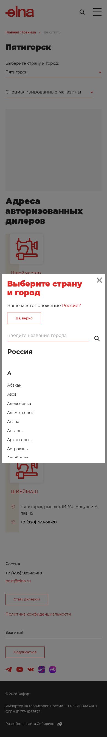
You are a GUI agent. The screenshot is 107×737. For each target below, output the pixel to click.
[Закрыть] (99, 280)
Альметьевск (20, 412)
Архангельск (20, 439)
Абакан (14, 385)
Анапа (13, 421)
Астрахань (17, 448)
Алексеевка (19, 403)
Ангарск (15, 430)
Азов (12, 394)
